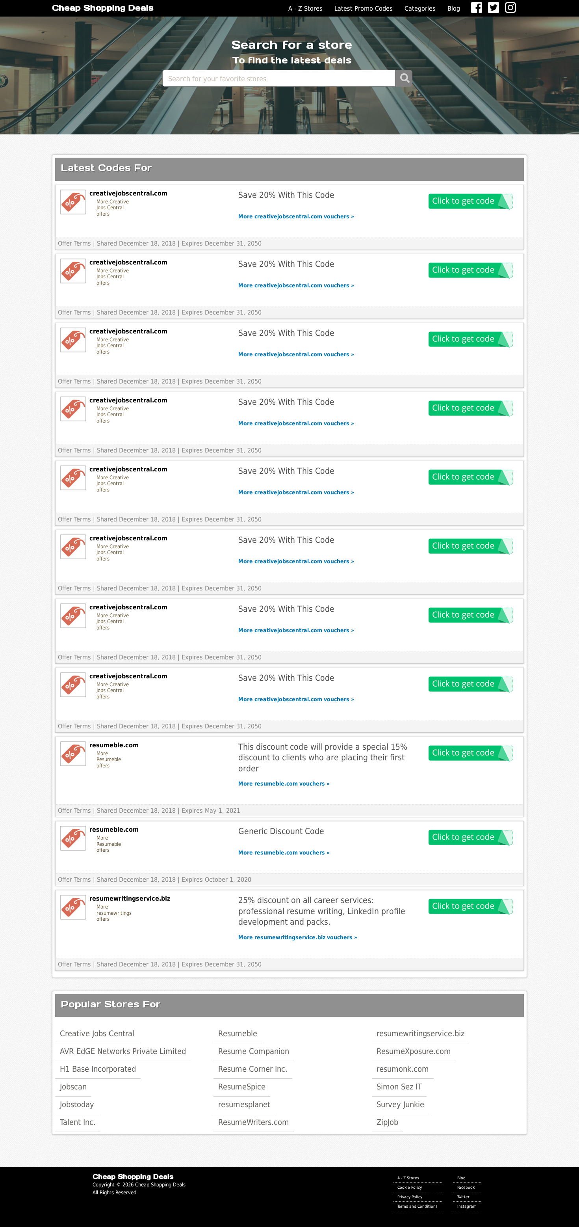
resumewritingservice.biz (420, 1033)
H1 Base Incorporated (98, 1069)
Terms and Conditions (417, 1206)
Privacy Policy (409, 1196)
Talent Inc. (78, 1122)
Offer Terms (74, 243)
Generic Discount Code (281, 831)
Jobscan (73, 1086)
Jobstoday (77, 1104)
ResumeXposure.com (414, 1051)
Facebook (466, 1187)
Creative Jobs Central (97, 1033)
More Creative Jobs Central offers (112, 208)
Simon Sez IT (399, 1086)
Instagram (467, 1206)
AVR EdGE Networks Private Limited (123, 1051)
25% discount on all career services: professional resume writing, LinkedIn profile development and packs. (321, 911)
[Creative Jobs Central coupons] (73, 202)
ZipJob (387, 1122)
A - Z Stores (305, 8)
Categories (420, 8)
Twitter (463, 1196)
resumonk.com (403, 1069)
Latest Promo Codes (363, 8)
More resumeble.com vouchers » (284, 783)
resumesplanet (244, 1104)
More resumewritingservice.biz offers (113, 913)
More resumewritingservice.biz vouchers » (297, 937)
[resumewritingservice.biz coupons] (73, 907)
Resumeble (237, 1033)
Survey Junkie (400, 1104)
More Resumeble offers (108, 759)
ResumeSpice (241, 1086)
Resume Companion (253, 1051)
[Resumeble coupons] (73, 753)
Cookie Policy (409, 1187)
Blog (453, 8)
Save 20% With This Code (286, 195)
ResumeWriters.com (253, 1122)
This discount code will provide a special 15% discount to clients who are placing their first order (322, 757)
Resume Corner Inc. (253, 1069)
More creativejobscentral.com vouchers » (296, 216)
